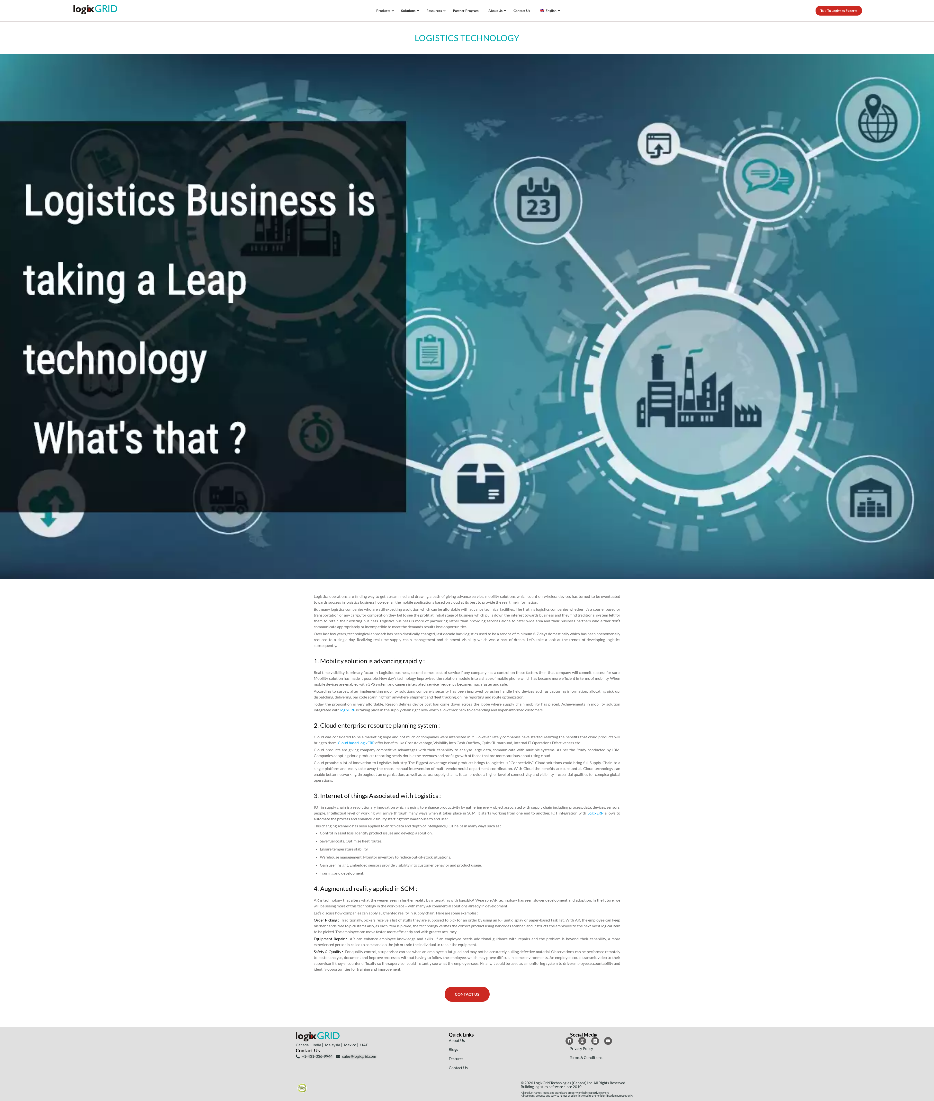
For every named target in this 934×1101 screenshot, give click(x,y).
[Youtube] (608, 1041)
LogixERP (596, 813)
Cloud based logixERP (356, 742)
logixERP (347, 709)
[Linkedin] (595, 1041)
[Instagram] (582, 1041)
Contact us (467, 994)
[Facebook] (569, 1041)
